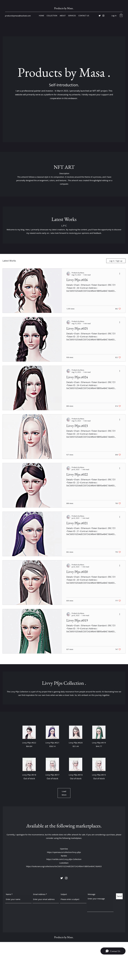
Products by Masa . (64, 8)
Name (8, 894)
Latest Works (9, 260)
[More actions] (120, 273)
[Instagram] (103, 15)
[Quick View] (29, 732)
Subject (64, 894)
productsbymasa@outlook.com (18, 16)
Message (91, 894)
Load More (64, 793)
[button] (121, 15)
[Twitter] (99, 15)
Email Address (39, 894)
